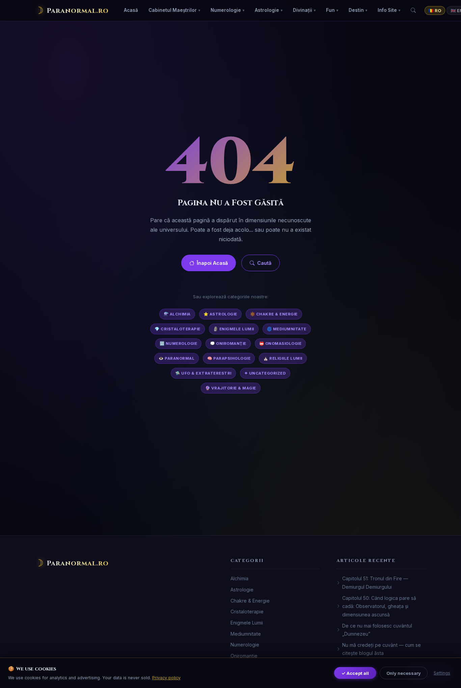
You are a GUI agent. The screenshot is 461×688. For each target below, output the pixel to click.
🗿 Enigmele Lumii (233, 329)
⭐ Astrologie (220, 314)
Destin (356, 10)
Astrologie (267, 10)
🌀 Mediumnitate (286, 329)
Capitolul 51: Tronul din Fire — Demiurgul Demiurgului (375, 583)
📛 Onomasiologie (280, 343)
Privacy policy (166, 677)
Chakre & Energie (250, 601)
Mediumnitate (246, 634)
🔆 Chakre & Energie (274, 314)
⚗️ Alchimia (177, 314)
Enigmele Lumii (247, 623)
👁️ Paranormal (176, 358)
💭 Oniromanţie (228, 343)
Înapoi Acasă (212, 263)
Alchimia (239, 578)
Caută (264, 263)
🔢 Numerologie (178, 343)
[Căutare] (413, 10)
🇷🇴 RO (434, 10)
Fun (330, 10)
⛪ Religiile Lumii (282, 358)
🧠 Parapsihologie (228, 358)
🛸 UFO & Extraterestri (203, 373)
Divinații (302, 10)
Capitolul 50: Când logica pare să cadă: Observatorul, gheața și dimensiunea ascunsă (379, 606)
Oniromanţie (244, 656)
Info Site (387, 10)
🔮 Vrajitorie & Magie (230, 388)
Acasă (131, 10)
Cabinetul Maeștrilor (172, 10)
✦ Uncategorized (265, 373)
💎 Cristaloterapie (177, 329)
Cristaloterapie (247, 611)
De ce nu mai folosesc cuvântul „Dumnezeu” (377, 630)
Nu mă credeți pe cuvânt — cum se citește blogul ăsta (381, 649)
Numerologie (226, 10)
